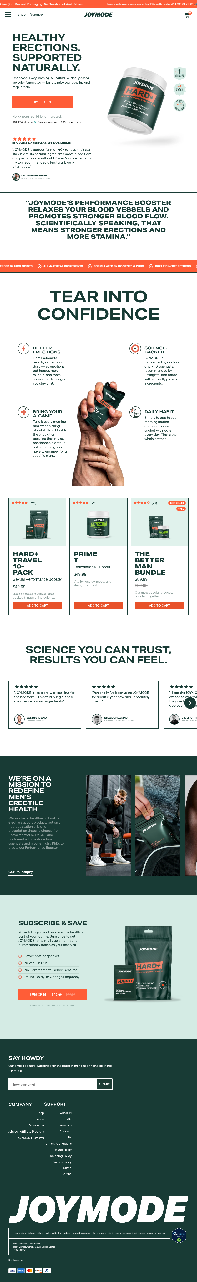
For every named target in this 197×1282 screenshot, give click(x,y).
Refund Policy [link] (62, 1149)
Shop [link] (40, 1113)
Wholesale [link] (36, 1125)
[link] (98, 1209)
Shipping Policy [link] (61, 1156)
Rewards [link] (65, 1125)
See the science (15, 1260)
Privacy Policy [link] (62, 1162)
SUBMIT (104, 1084)
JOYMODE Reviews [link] (31, 1137)
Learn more (74, 122)
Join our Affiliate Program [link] (26, 1131)
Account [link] (66, 1131)
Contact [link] (66, 1112)
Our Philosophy (20, 872)
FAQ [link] (69, 1119)
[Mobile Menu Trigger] (8, 14)
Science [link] (38, 1119)
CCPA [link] (67, 1174)
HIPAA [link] (67, 1168)
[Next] (190, 703)
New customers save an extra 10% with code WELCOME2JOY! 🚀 (117, 4)
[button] (188, 14)
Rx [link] (70, 1137)
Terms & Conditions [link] (58, 1143)
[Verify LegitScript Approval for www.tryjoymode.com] (179, 1246)
